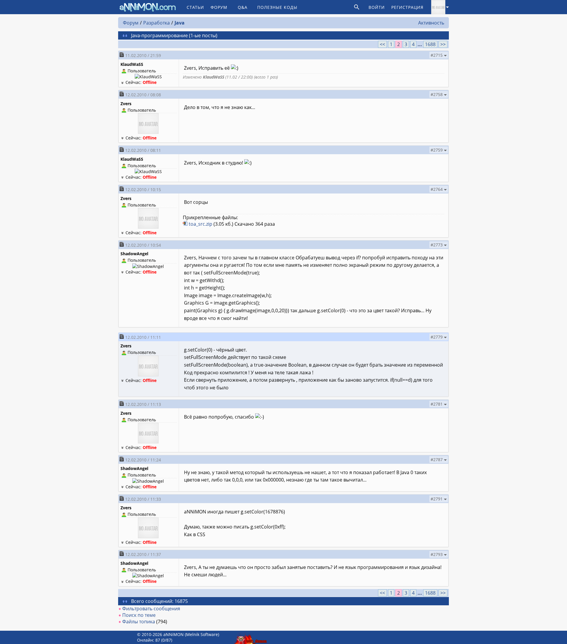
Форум (219, 7)
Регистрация (407, 7)
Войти (377, 7)
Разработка (156, 22)
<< (382, 44)
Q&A (242, 7)
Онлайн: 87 (148, 640)
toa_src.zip (200, 224)
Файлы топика (138, 621)
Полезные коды (277, 7)
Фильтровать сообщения (151, 608)
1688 (430, 44)
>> (443, 44)
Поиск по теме (139, 615)
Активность (431, 22)
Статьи (195, 7)
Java (180, 22)
